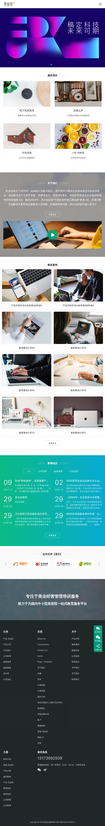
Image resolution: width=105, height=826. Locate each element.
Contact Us (42, 650)
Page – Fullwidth (44, 662)
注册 (39, 673)
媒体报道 (7, 662)
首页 (39, 743)
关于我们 (41, 667)
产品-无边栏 (8, 638)
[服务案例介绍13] (78, 374)
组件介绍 (41, 696)
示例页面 (41, 685)
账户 (39, 720)
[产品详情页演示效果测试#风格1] (26, 289)
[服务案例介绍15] (78, 332)
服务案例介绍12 (26, 432)
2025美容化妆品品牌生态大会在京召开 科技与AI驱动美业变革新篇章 (84, 480)
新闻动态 (75, 650)
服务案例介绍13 (78, 390)
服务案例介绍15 (78, 347)
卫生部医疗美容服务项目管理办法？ (32, 513)
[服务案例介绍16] (26, 332)
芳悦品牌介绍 (43, 714)
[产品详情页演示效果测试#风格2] (78, 289)
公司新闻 (7, 656)
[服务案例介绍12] (26, 416)
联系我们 (41, 708)
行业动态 (7, 679)
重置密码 (41, 725)
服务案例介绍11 (78, 432)
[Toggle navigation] (100, 4)
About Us (41, 638)
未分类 (6, 673)
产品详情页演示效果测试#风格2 (78, 305)
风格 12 (40, 737)
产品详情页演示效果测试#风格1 (26, 305)
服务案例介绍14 (26, 390)
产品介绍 (7, 644)
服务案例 (7, 667)
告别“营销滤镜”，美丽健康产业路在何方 (32, 480)
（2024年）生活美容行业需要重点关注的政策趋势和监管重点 (84, 497)
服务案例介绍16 (26, 347)
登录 (39, 679)
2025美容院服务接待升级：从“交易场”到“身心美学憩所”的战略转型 (84, 513)
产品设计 (7, 650)
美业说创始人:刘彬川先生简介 (50, 702)
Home (40, 656)
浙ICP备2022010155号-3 (65, 822)
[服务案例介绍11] (78, 416)
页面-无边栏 (42, 731)
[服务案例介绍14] (26, 374)
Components (43, 644)
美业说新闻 (21, 497)
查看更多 (52, 214)
